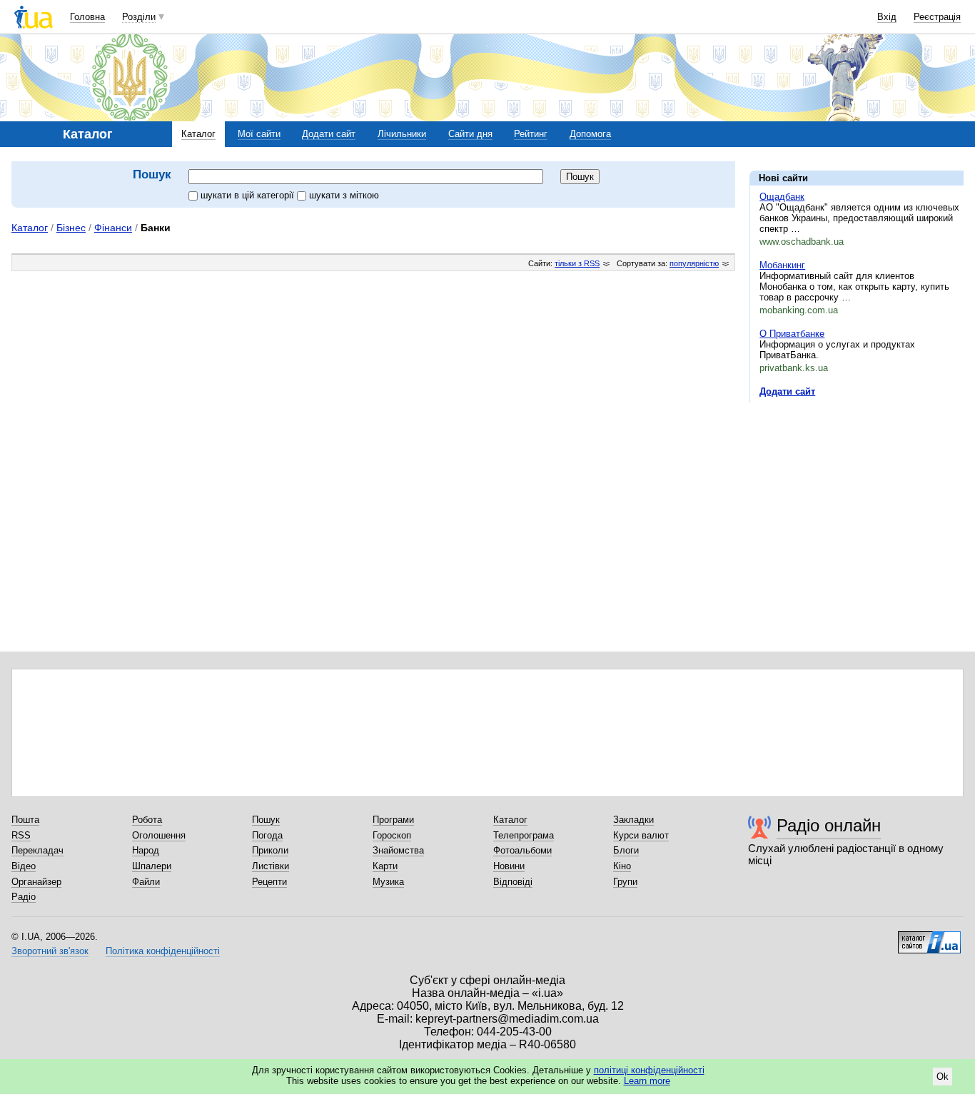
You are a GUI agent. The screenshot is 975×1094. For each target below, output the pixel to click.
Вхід (886, 16)
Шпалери (151, 866)
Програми (393, 819)
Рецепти (269, 881)
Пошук (266, 819)
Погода (267, 835)
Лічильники (402, 133)
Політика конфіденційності (163, 951)
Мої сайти (259, 133)
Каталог (198, 133)
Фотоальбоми (522, 850)
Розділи (139, 16)
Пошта (25, 819)
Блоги (626, 850)
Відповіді (512, 881)
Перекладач (37, 850)
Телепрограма (523, 835)
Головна (87, 16)
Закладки (633, 819)
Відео (23, 866)
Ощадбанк (781, 196)
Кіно (622, 866)
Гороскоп (392, 835)
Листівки (270, 866)
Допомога (590, 133)
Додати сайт (328, 133)
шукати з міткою (344, 195)
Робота (147, 819)
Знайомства (398, 850)
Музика (388, 881)
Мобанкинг (782, 265)
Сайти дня (470, 133)
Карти (385, 866)
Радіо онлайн (829, 825)
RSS (21, 835)
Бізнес (71, 227)
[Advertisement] (856, 501)
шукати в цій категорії (249, 195)
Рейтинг (530, 133)
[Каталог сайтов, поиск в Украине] (929, 937)
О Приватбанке (791, 333)
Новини (509, 866)
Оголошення (159, 835)
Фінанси (113, 227)
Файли (146, 881)
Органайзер (36, 881)
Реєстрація (937, 16)
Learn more (647, 1080)
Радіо (23, 896)
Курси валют (641, 835)
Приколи (270, 850)
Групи (625, 881)
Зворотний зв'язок (50, 951)
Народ (145, 850)
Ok (942, 1076)
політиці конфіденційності (649, 1070)
